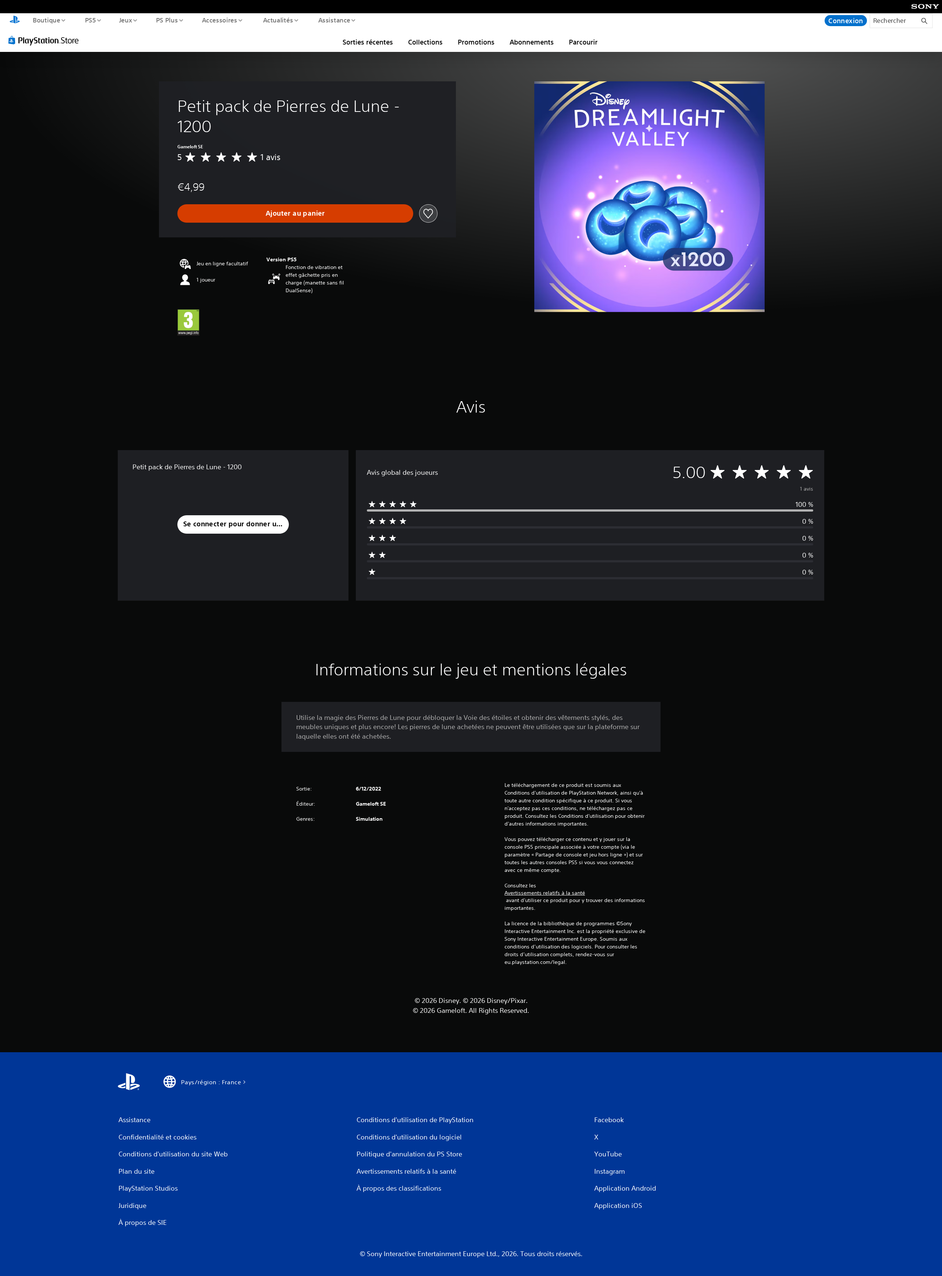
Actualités (278, 20)
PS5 (90, 20)
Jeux (125, 20)
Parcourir (583, 42)
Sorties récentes (368, 42)
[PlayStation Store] (46, 40)
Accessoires (219, 20)
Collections (425, 42)
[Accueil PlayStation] (14, 20)
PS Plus (167, 20)
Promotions (476, 42)
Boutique (46, 20)
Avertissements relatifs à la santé (544, 893)
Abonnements (532, 42)
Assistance (334, 20)
